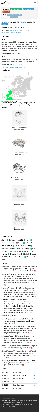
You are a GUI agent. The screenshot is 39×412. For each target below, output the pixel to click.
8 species (4, 24)
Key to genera (6, 32)
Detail (33, 375)
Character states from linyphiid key (13, 67)
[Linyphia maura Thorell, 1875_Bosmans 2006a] (19, 168)
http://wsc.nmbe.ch (31, 363)
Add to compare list (16, 9)
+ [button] (4, 94)
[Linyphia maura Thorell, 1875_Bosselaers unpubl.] (19, 118)
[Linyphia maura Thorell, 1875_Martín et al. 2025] (19, 143)
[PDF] (35, 271)
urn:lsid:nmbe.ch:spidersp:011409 (18, 30)
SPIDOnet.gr (14, 17)
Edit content (6, 11)
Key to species (16, 32)
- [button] (4, 97)
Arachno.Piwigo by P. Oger (14, 15)
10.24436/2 (18, 365)
